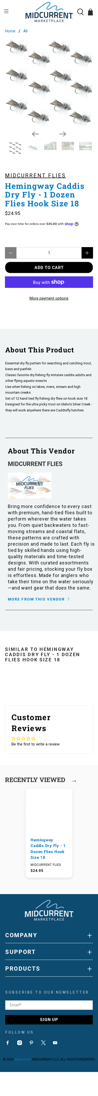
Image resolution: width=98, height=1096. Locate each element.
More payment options (49, 298)
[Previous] (35, 134)
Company (49, 935)
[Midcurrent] (49, 12)
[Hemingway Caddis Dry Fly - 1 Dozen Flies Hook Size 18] (49, 82)
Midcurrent (23, 1059)
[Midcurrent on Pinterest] (31, 1044)
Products (49, 969)
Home (10, 31)
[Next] (63, 134)
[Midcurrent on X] (43, 1044)
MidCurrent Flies (35, 175)
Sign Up (49, 1019)
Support (49, 952)
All (25, 31)
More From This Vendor (37, 599)
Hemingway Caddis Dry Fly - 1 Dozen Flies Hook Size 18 (48, 849)
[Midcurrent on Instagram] (19, 1044)
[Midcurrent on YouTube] (55, 1044)
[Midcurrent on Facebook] (7, 1044)
